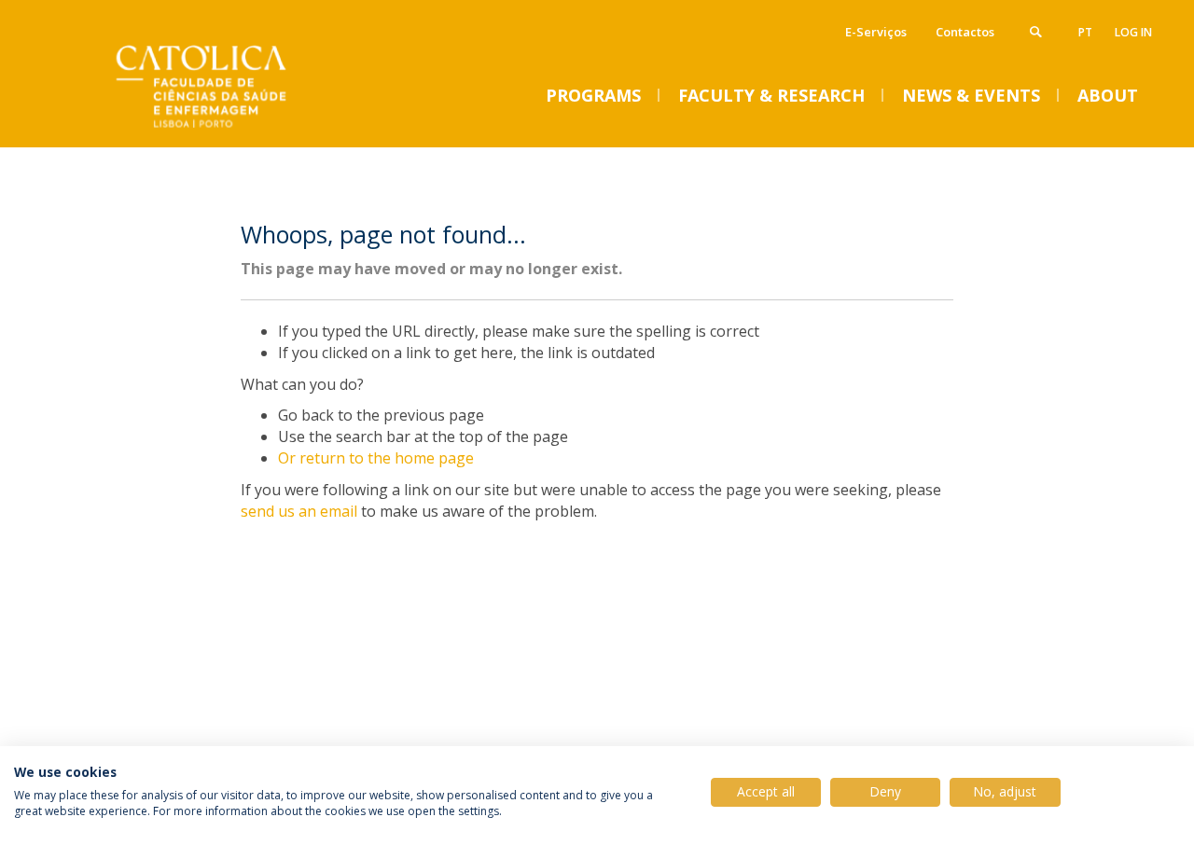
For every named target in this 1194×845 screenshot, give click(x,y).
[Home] (242, 128)
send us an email (299, 511)
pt (1085, 32)
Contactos (965, 31)
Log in (1133, 32)
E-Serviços (876, 31)
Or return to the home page (376, 458)
